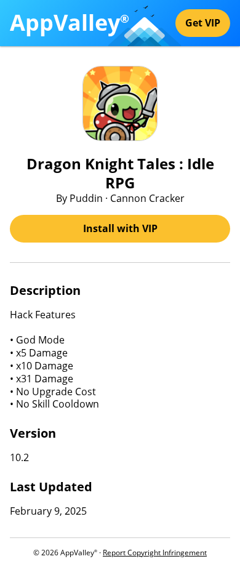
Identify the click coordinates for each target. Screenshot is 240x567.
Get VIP (202, 23)
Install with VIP (120, 228)
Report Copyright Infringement (155, 552)
